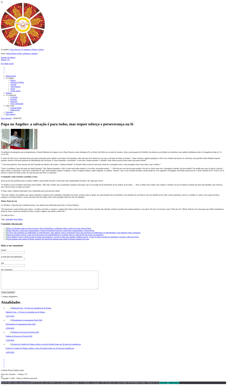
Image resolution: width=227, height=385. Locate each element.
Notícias (9, 93)
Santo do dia (15, 110)
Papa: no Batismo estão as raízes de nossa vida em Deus (70, 228)
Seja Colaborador (16, 104)
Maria (20, 219)
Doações (13, 99)
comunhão (9, 219)
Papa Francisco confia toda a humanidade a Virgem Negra (72, 231)
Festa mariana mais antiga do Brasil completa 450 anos (68, 239)
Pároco (13, 80)
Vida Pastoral (15, 87)
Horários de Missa (17, 82)
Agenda (13, 84)
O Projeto (14, 97)
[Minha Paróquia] (2, 377)
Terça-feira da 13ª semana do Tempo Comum (27, 49)
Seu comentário (7, 270)
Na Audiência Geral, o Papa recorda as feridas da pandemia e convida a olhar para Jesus (106, 237)
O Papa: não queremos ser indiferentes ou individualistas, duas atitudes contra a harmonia (107, 233)
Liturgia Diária (15, 108)
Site (2, 263)
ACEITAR (163, 383)
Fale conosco (10, 114)
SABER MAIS (173, 383)
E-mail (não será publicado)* (11, 257)
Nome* (4, 250)
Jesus (16, 219)
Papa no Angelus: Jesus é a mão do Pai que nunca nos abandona (79, 235)
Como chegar (15, 91)
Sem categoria (6, 118)
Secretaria (9, 112)
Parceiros (13, 102)
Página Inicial (11, 76)
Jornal (12, 89)
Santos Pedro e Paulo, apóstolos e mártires (22, 53)
